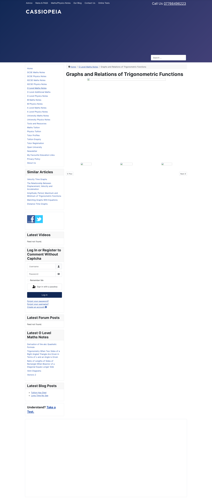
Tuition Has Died (38, 392)
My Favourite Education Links (41, 155)
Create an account (36, 307)
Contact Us (90, 3)
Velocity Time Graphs (37, 179)
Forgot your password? (38, 301)
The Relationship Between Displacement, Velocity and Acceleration (39, 186)
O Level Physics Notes (37, 96)
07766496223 (175, 3)
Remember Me (36, 280)
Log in (44, 295)
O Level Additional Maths (38, 92)
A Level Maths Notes (36, 108)
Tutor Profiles (33, 135)
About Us (31, 163)
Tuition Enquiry (34, 139)
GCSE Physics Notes (36, 76)
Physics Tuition (34, 131)
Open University (34, 147)
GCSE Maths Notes (36, 72)
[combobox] (168, 57)
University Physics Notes (38, 119)
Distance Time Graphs (37, 204)
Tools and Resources (36, 123)
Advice (29, 3)
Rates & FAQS (41, 3)
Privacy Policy (33, 159)
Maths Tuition (33, 127)
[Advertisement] (106, 34)
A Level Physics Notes (37, 111)
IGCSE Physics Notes (37, 84)
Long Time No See (39, 395)
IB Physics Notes (35, 104)
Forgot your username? (38, 304)
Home (30, 68)
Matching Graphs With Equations (42, 200)
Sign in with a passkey (47, 286)
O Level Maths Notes (36, 88)
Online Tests (104, 3)
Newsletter (32, 151)
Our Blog (77, 3)
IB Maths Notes (34, 100)
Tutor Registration (35, 143)
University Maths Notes (38, 115)
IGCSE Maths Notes (36, 80)
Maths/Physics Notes (61, 3)
